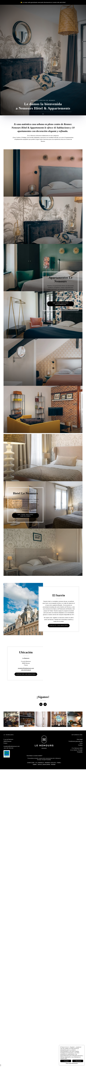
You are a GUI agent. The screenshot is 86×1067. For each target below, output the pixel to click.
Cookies (80, 745)
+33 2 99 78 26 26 (26, 670)
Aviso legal (79, 739)
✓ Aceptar (66, 1061)
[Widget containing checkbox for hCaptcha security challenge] (51, 550)
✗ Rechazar (77, 1061)
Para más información (72, 1063)
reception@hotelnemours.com (26, 668)
